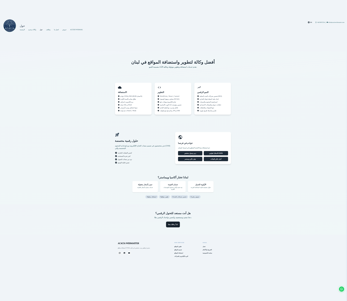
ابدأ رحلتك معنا (173, 224)
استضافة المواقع (178, 253)
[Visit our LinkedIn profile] (124, 253)
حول (41, 29)
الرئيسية (22, 29)
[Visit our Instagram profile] (119, 253)
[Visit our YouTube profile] (129, 253)
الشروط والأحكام (207, 249)
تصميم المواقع (178, 249)
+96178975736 (321, 22)
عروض (64, 29)
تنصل (204, 246)
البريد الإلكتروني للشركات (181, 256)
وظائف (48, 29)
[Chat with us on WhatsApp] (341, 289)
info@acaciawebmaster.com (336, 22)
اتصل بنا (56, 29)
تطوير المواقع (178, 246)
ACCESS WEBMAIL (76, 29)
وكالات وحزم (32, 29)
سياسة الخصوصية (207, 253)
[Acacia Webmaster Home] (9, 25)
